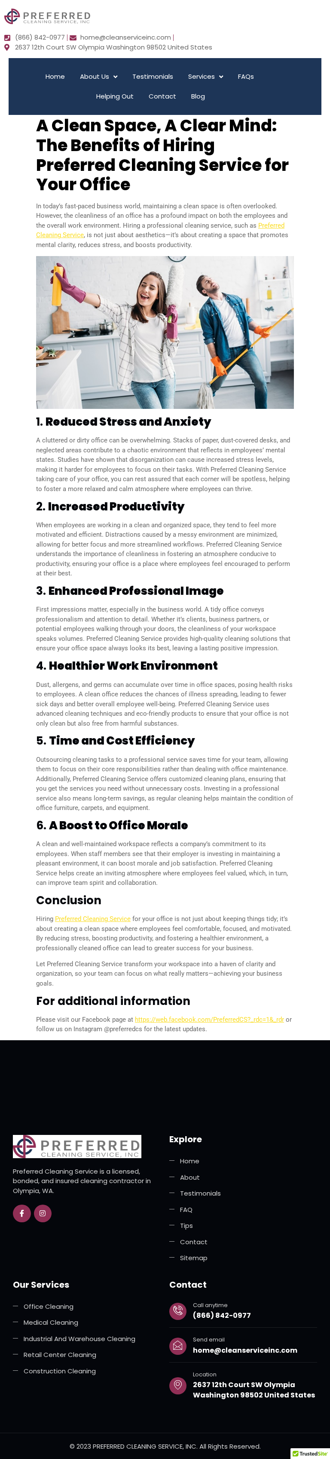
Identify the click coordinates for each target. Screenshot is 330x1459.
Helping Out (115, 96)
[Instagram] (43, 1214)
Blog (198, 96)
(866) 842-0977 (222, 1315)
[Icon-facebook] (22, 1214)
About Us (94, 76)
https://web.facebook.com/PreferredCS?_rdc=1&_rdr (209, 1019)
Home (55, 76)
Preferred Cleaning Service (93, 919)
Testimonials (152, 76)
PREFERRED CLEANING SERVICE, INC (144, 1446)
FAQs (246, 76)
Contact (162, 96)
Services (201, 76)
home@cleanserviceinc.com (245, 1350)
